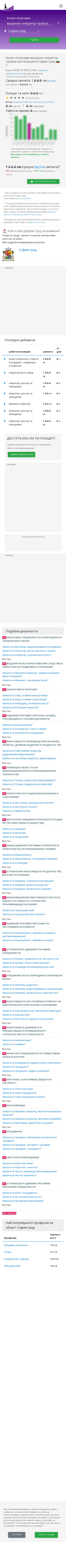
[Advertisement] (33, 302)
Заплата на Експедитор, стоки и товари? (24, 728)
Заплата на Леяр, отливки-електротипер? (25, 695)
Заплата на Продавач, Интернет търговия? (26, 1144)
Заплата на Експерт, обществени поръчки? (26, 962)
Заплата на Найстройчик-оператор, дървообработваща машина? (22, 752)
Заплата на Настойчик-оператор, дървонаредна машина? (29, 760)
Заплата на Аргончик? (14, 832)
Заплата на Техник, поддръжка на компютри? (27, 784)
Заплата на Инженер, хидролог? (20, 984)
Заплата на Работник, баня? (17, 1163)
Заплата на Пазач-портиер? (17, 1088)
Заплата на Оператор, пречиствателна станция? (29, 650)
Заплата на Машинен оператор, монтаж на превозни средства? (31, 1113)
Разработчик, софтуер (16, 1258)
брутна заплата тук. (37, 222)
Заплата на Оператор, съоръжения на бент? (26, 654)
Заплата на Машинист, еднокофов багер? (25, 680)
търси (34, 39)
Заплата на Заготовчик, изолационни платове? (28, 802)
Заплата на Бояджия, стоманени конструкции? (28, 880)
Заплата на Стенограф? (15, 862)
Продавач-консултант (16, 1245)
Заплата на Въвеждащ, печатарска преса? (25, 703)
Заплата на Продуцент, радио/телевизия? (26, 1070)
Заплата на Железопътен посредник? (23, 732)
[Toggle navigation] (61, 6)
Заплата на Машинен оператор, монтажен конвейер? (32, 1118)
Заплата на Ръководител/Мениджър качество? (28, 966)
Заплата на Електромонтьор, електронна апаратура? (31, 1010)
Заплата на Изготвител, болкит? (20, 806)
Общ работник (12, 1265)
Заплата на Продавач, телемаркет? (21, 1148)
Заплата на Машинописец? (17, 854)
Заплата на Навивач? (13, 1044)
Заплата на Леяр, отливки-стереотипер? (24, 699)
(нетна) (52, 80)
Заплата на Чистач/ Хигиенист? (19, 1175)
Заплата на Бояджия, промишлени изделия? (26, 888)
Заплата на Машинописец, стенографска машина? (30, 858)
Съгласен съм (45, 1535)
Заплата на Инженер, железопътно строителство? (30, 992)
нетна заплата (24, 198)
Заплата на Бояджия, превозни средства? (25, 884)
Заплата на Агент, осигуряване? (19, 1192)
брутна (39, 167)
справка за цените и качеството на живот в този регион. (30, 213)
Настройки (17, 1535)
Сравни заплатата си (21, 454)
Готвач (8, 1251)
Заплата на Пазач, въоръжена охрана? (23, 1096)
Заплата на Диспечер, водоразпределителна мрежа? (31, 646)
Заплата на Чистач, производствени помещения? (29, 1171)
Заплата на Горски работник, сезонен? (23, 914)
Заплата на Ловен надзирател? (19, 1092)
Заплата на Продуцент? (15, 1066)
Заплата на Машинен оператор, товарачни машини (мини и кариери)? (30, 674)
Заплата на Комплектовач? (16, 1040)
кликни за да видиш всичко (44, 181)
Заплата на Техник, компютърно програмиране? (29, 780)
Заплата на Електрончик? (16, 1014)
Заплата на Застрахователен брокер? (23, 1200)
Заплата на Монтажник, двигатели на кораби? (27, 1122)
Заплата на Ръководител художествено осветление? (31, 1062)
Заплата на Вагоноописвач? (17, 724)
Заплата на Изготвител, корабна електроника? (28, 1018)
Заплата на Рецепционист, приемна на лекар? (27, 940)
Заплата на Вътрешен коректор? (20, 707)
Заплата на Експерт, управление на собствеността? (30, 958)
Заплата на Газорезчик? (15, 836)
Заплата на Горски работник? (18, 910)
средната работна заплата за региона (33, 101)
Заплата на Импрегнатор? (16, 810)
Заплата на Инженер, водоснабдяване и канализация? (32, 988)
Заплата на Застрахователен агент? (22, 1196)
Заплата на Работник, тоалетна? (20, 1167)
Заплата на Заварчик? (14, 828)
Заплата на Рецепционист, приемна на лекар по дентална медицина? (28, 934)
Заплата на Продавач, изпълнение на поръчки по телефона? (29, 1139)
